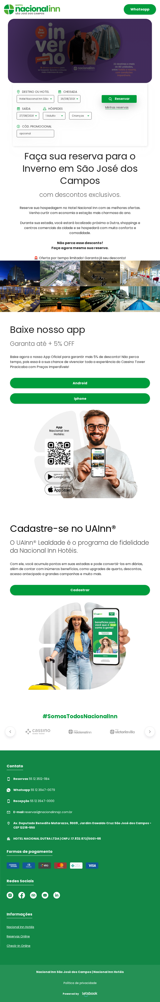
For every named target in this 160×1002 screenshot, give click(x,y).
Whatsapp (139, 9)
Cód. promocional (37, 126)
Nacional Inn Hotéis (20, 927)
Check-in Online (18, 946)
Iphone (80, 398)
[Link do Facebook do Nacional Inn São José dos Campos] (21, 895)
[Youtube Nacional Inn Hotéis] (45, 895)
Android (80, 383)
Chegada (70, 91)
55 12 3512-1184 (31, 779)
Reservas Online (18, 936)
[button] (10, 731)
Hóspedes (55, 108)
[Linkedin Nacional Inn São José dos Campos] (56, 895)
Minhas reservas (117, 107)
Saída (26, 108)
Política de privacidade (80, 983)
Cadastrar (80, 590)
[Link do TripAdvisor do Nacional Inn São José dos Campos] (33, 895)
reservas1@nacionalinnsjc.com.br (42, 812)
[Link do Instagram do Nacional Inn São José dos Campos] (10, 895)
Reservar (122, 99)
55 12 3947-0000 (33, 801)
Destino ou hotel (35, 91)
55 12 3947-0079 (34, 790)
